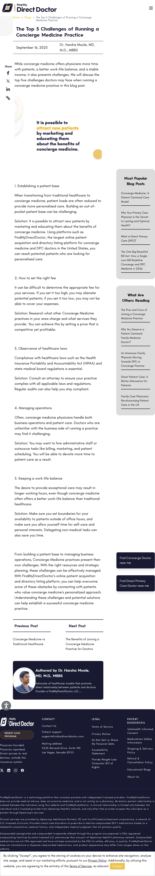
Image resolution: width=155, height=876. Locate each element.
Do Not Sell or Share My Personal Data (105, 741)
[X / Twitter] (2, 770)
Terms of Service (80, 866)
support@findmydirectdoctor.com (63, 736)
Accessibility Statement (100, 751)
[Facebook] (22, 770)
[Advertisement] (135, 105)
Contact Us (49, 725)
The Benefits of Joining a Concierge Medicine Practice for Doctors (82, 644)
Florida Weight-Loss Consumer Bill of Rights (104, 763)
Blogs (28, 17)
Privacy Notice (101, 733)
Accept (117, 866)
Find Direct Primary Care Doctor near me (134, 583)
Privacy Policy (97, 860)
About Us (133, 776)
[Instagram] (15, 770)
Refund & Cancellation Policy (140, 760)
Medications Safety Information (139, 740)
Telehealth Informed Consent (140, 731)
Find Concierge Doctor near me (135, 560)
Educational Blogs (138, 769)
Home (16, 17)
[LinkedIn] (8, 770)
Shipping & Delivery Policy (140, 750)
